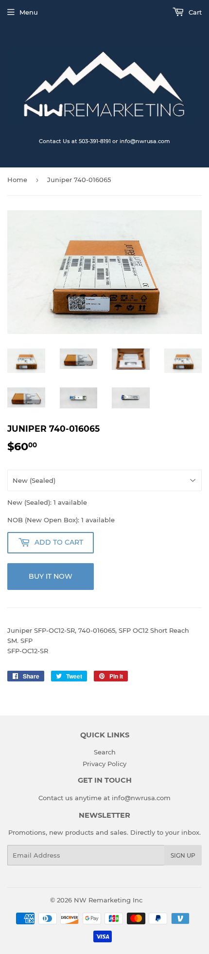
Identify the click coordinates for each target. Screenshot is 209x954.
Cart (194, 12)
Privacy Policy (104, 764)
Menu (28, 12)
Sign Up (183, 855)
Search (105, 752)
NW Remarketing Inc (108, 900)
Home (17, 179)
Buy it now (50, 576)
